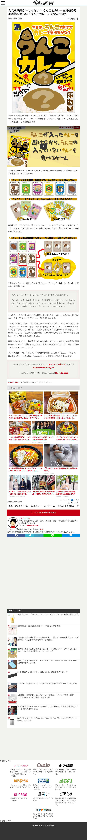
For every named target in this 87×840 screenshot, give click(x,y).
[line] (53, 535)
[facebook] (16, 535)
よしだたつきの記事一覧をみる (43, 512)
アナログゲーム (21, 506)
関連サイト (6, 761)
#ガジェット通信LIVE (58, 364)
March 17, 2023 (61, 373)
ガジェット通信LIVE (66, 506)
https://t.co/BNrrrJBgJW (43, 368)
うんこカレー (35, 506)
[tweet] (29, 535)
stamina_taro (32, 525)
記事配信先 (6, 821)
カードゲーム (49, 506)
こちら (41, 529)
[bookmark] (71, 535)
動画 (10, 506)
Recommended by (65, 500)
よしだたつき (72, 19)
